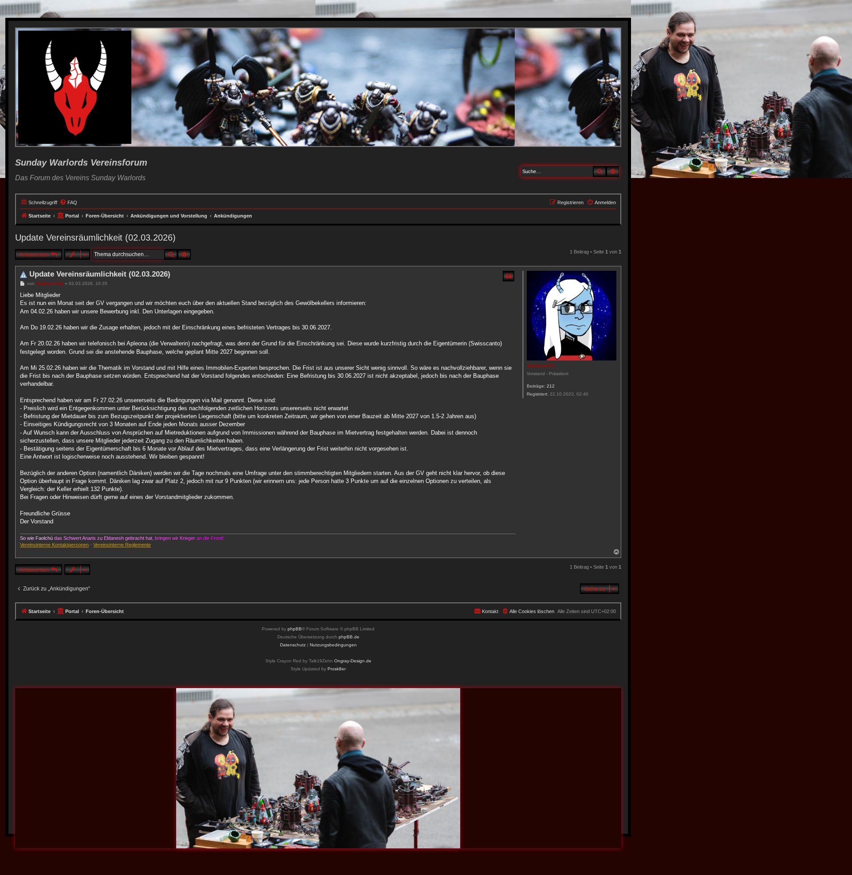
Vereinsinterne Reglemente (122, 544)
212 (551, 386)
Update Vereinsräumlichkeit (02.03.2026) (95, 237)
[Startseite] (75, 87)
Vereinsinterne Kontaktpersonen (54, 544)
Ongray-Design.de (352, 660)
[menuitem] (68, 202)
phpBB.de (349, 636)
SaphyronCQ (540, 365)
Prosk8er (336, 668)
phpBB (295, 628)
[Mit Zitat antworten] (508, 276)
